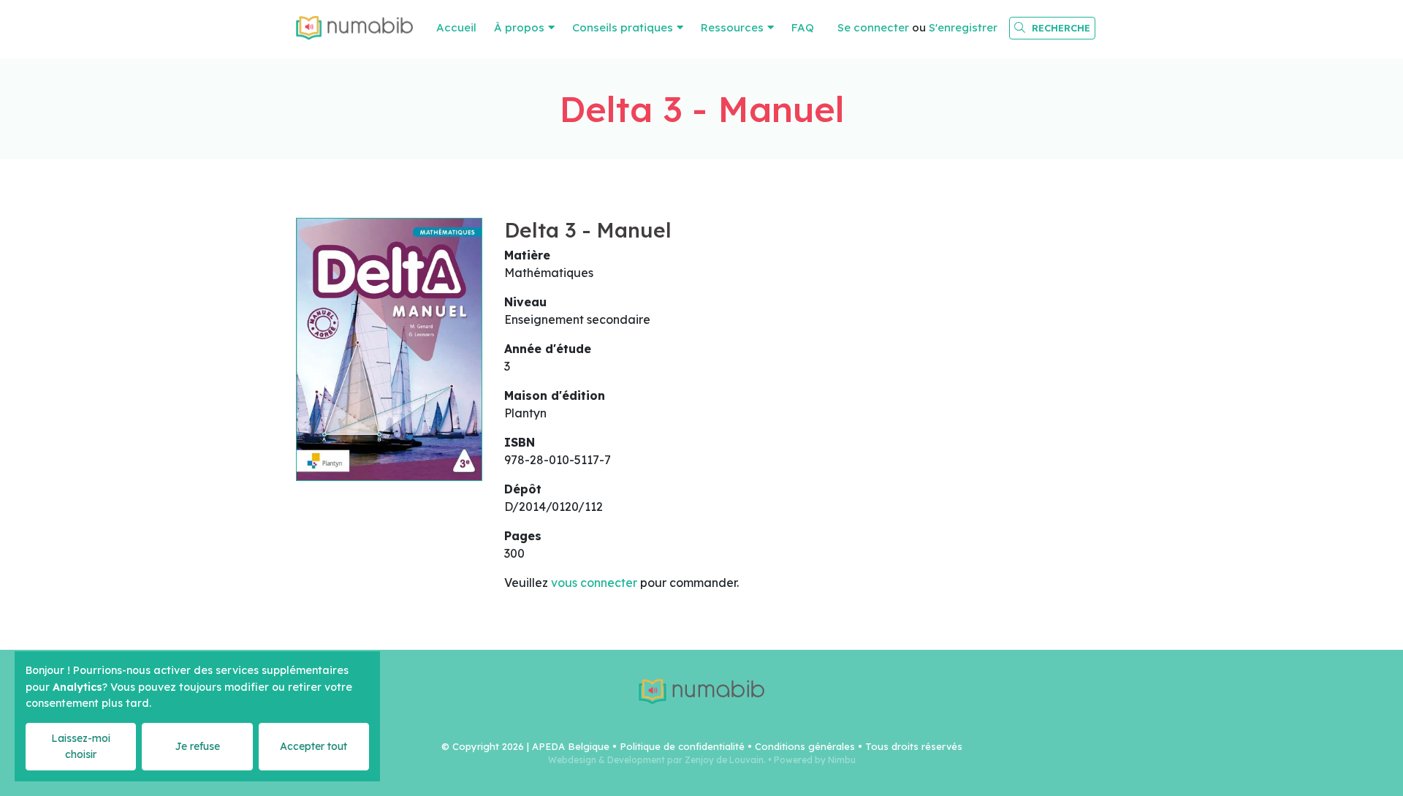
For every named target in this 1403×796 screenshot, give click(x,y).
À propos (519, 27)
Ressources (732, 27)
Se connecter (873, 27)
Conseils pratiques (622, 27)
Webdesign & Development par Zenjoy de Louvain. (657, 759)
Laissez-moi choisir (80, 746)
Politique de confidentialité (682, 746)
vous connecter (594, 582)
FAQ (802, 27)
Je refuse (197, 746)
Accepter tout (313, 746)
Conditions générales (805, 746)
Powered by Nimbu (815, 759)
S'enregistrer (963, 27)
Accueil (456, 27)
